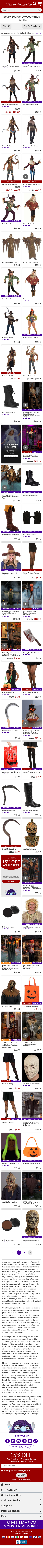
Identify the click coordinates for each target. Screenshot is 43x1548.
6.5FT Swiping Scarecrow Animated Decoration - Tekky (10, 613)
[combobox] (19, 10)
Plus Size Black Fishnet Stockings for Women (30, 692)
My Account (11, 1489)
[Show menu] (3, 4)
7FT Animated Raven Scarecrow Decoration (30, 456)
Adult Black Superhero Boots (30, 810)
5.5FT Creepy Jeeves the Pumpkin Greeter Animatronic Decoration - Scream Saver (10, 968)
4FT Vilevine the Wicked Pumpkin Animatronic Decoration (31, 967)
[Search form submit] (39, 10)
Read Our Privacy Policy (21, 1480)
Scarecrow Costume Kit (9, 573)
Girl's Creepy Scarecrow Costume (10, 104)
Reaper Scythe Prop (8, 810)
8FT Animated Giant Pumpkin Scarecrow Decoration (29, 613)
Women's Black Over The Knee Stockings (31, 772)
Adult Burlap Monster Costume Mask (9, 1202)
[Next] (30, 1252)
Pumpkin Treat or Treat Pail (31, 1163)
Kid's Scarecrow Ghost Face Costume (9, 262)
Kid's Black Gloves (29, 534)
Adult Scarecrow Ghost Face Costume (30, 262)
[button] (40, 4)
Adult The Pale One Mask (31, 1084)
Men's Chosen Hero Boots (10, 534)
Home (8, 1484)
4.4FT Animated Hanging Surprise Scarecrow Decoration (31, 1044)
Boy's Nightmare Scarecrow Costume (8, 337)
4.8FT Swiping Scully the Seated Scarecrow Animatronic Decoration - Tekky (31, 415)
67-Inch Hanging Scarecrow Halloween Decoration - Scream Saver (32, 887)
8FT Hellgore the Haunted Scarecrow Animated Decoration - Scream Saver (11, 654)
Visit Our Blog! (23, 1447)
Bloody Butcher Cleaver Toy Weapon (31, 653)
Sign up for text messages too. (17, 1470)
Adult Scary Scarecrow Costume (30, 104)
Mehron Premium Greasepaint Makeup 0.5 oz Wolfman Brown (10, 1240)
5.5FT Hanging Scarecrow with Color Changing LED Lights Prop (31, 1123)
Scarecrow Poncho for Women (30, 299)
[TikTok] (35, 1441)
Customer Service (10, 1500)
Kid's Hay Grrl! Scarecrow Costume (10, 376)
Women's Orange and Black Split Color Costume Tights (10, 1084)
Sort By (31, 26)
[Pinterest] (18, 1441)
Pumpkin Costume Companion (8, 692)
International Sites (11, 1510)
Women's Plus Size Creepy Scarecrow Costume (10, 66)
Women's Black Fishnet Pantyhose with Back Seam (31, 573)
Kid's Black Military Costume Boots (8, 412)
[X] (13, 1441)
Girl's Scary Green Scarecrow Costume (8, 299)
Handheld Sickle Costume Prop (10, 731)
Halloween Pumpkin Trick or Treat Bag (10, 772)
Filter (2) (6, 26)
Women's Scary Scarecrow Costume (32, 66)
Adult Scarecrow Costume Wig (31, 927)
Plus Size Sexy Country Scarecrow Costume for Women (30, 337)
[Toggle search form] (34, 4)
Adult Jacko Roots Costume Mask (29, 849)
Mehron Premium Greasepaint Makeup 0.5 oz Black (10, 927)
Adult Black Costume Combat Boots (30, 495)
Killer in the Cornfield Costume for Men (30, 146)
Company (6, 1505)
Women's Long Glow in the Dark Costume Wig (11, 1163)
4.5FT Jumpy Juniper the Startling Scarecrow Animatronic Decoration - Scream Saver (10, 1045)
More (4, 1516)
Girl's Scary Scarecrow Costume (9, 184)
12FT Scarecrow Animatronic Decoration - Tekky (10, 496)
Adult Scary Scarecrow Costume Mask (30, 1240)
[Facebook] (7, 1441)
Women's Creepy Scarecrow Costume (8, 146)
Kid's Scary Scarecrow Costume (9, 224)
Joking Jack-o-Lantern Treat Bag (30, 1006)
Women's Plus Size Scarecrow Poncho (29, 224)
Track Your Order (13, 1495)
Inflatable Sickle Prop (9, 849)
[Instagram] (24, 1441)
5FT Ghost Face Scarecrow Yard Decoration (31, 1202)
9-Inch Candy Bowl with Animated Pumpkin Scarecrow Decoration (31, 732)
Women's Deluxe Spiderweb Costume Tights (8, 1122)
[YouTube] (30, 1441)
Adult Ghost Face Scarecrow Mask (7, 1006)
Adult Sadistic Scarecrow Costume (31, 184)
